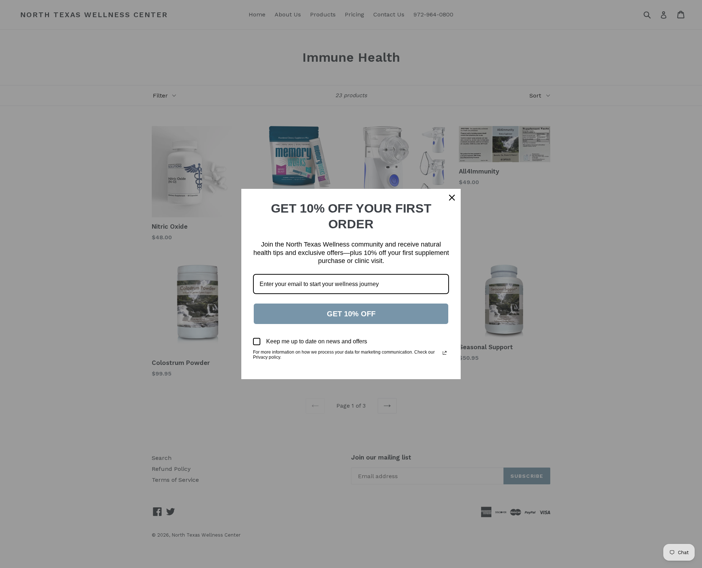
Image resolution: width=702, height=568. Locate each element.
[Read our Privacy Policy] (444, 352)
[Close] (452, 197)
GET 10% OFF (351, 314)
